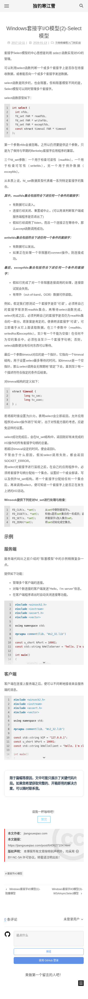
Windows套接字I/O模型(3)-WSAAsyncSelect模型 (67, 891)
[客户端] (82, 674)
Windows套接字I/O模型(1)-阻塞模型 (22, 891)
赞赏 (44, 819)
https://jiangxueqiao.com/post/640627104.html (39, 845)
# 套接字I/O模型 (13, 873)
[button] (6, 6)
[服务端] (82, 549)
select (57, 53)
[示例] (81, 536)
